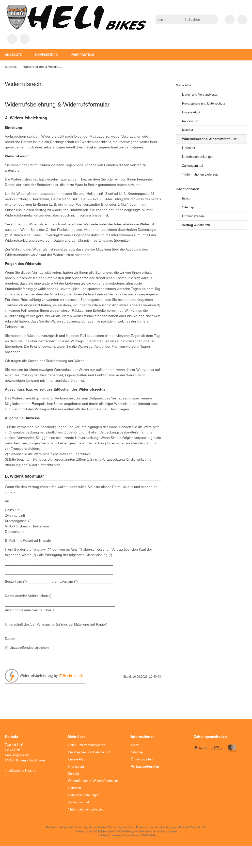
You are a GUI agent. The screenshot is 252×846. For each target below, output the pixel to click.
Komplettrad (46, 54)
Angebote (13, 54)
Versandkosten (98, 827)
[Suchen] (212, 19)
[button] (170, 19)
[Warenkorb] (12, 39)
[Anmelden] (242, 19)
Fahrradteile (82, 54)
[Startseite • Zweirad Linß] (76, 29)
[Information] (205, 19)
